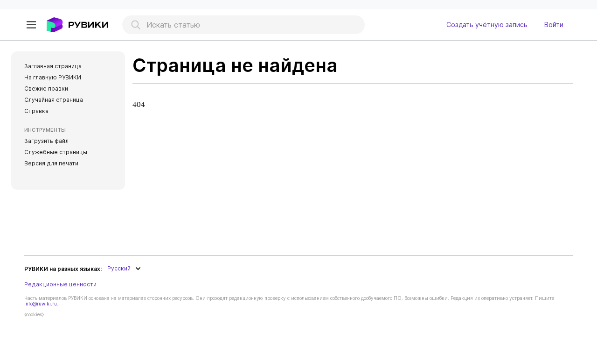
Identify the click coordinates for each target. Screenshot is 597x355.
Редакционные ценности (60, 284)
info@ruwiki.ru (40, 303)
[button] (31, 25)
